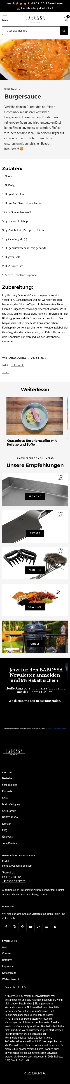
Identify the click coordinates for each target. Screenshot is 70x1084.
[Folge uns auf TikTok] (38, 927)
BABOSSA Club (10, 817)
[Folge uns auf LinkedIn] (47, 927)
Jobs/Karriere (9, 843)
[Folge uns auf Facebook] (6, 927)
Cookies (6, 953)
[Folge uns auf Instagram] (14, 927)
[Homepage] (14, 747)
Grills (5, 797)
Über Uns (7, 836)
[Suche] (64, 31)
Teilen (5, 372)
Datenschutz (9, 972)
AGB (4, 946)
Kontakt (6, 823)
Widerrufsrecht (10, 979)
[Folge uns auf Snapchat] (55, 927)
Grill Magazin (9, 810)
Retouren (7, 959)
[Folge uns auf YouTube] (30, 927)
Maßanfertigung (11, 804)
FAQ (4, 830)
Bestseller (7, 778)
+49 (4, 881)
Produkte (7, 791)
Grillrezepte (12, 89)
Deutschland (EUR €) (14, 987)
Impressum (8, 966)
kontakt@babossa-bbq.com (17, 865)
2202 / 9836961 (15, 881)
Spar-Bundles (9, 784)
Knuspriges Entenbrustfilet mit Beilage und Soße (31, 443)
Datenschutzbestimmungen (55, 728)
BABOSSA (40, 1073)
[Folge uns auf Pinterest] (22, 927)
